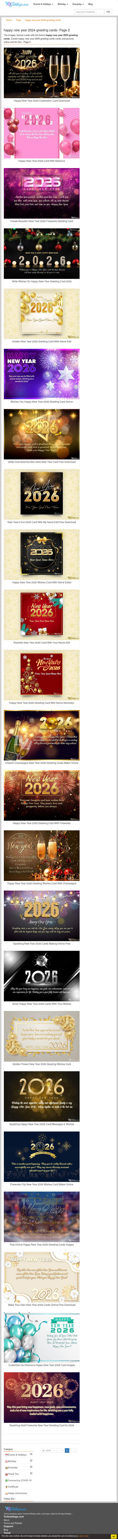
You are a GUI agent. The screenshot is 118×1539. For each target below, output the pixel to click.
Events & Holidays (17, 1454)
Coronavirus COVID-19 (19, 1480)
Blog (90, 4)
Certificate (13, 1486)
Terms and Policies (13, 1523)
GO (108, 11)
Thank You (13, 1473)
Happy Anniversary (17, 1493)
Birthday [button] (62, 4)
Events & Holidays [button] (42, 4)
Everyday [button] (77, 4)
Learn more (83, 1535)
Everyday (13, 1467)
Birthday (12, 1461)
